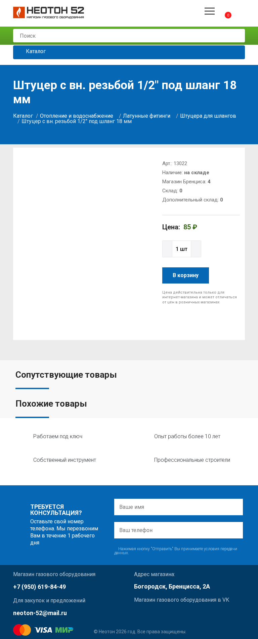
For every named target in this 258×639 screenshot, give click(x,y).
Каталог (35, 51)
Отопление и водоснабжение (76, 116)
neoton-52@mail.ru (40, 612)
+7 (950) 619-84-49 (39, 586)
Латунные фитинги (146, 116)
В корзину (186, 275)
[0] (222, 11)
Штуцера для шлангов (208, 116)
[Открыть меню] (210, 11)
